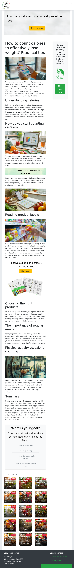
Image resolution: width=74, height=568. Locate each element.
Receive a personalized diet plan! (56, 566)
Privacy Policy (57, 561)
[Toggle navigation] (69, 5)
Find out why (60, 89)
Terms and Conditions (60, 557)
